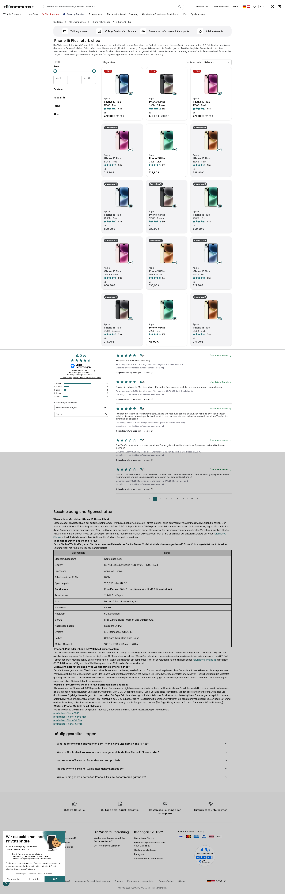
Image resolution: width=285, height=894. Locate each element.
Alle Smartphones (77, 22)
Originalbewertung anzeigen (128, 373)
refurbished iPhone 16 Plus (67, 723)
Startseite (58, 22)
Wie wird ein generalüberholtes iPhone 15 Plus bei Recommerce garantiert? (101, 777)
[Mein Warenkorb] (279, 6)
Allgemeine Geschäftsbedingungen (92, 881)
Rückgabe (139, 854)
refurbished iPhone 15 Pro (67, 713)
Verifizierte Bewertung (221, 355)
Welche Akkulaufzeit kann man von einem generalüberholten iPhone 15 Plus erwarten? (108, 752)
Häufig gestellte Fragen (145, 850)
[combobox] (109, 6)
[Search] (180, 6)
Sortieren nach (193, 62)
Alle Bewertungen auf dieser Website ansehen (80, 378)
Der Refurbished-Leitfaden (107, 845)
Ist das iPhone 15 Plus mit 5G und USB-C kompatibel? (88, 760)
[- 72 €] (122, 84)
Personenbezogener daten (140, 881)
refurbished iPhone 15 (204, 659)
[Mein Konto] (272, 6)
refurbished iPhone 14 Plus (67, 720)
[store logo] (19, 6)
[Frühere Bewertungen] (150, 498)
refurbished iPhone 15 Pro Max (69, 716)
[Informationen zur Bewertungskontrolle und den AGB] (94, 370)
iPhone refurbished (101, 22)
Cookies (118, 881)
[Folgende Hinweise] (197, 499)
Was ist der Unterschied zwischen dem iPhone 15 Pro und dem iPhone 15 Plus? (103, 743)
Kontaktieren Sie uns (144, 838)
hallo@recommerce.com (153, 842)
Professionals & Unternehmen (148, 858)
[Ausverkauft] (122, 140)
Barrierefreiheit (166, 881)
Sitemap (182, 881)
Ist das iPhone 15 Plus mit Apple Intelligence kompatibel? (91, 768)
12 (192, 498)
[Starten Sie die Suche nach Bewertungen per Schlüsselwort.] (106, 414)
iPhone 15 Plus (112, 101)
